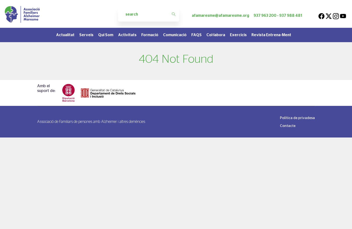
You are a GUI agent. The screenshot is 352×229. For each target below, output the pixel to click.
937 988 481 (290, 15)
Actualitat (65, 35)
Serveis (86, 35)
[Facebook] (321, 15)
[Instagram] (336, 15)
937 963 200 (265, 15)
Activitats (127, 35)
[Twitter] (329, 15)
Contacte (287, 126)
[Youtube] (343, 15)
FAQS (196, 35)
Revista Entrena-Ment (271, 35)
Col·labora (215, 35)
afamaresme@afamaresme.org (220, 15)
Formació (149, 35)
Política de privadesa (297, 118)
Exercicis (238, 35)
